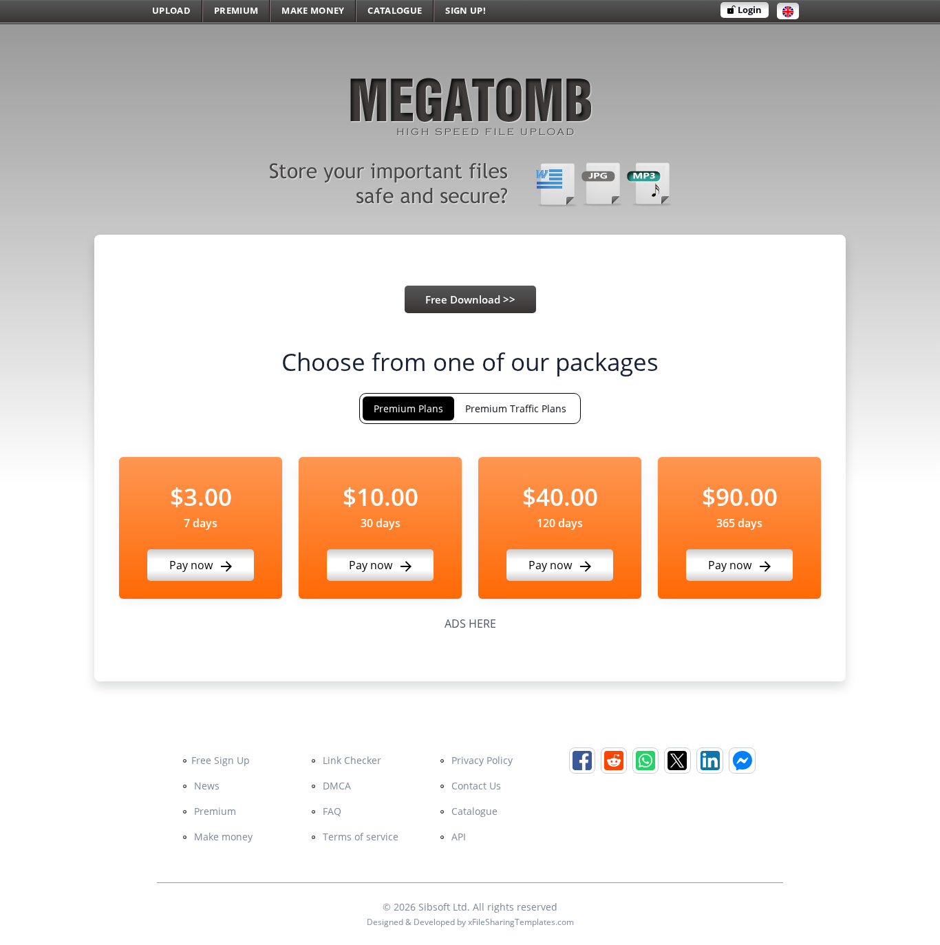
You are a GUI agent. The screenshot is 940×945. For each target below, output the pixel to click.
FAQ (330, 811)
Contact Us (475, 785)
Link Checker (350, 760)
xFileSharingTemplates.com (521, 922)
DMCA (335, 785)
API (457, 836)
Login (749, 9)
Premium (213, 811)
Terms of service (359, 836)
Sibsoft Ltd (442, 906)
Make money (222, 836)
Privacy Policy (481, 760)
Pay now (192, 565)
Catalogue (473, 811)
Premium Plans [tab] (408, 408)
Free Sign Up (220, 760)
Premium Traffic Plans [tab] (515, 408)
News (205, 785)
